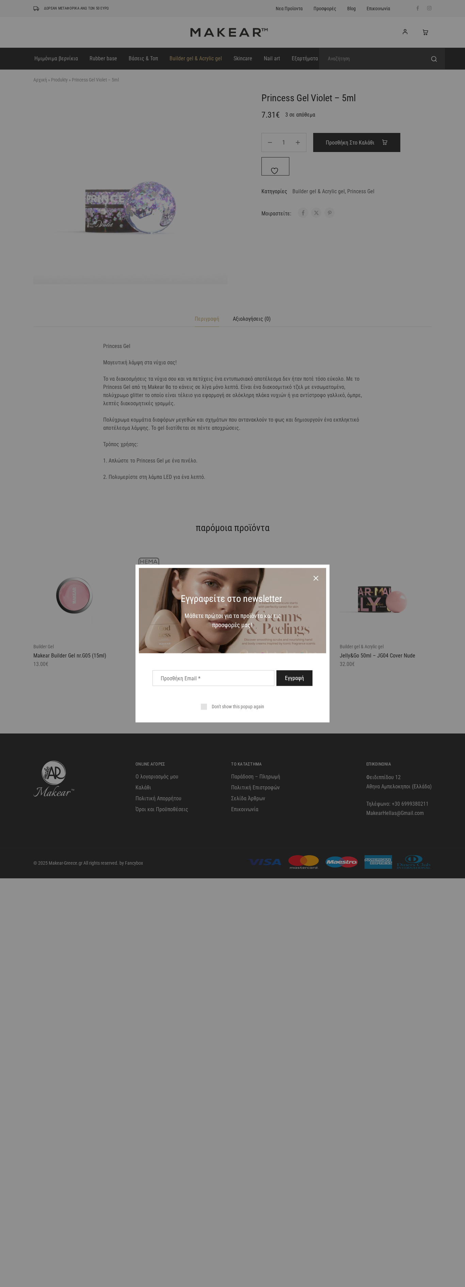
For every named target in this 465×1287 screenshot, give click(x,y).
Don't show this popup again (238, 706)
